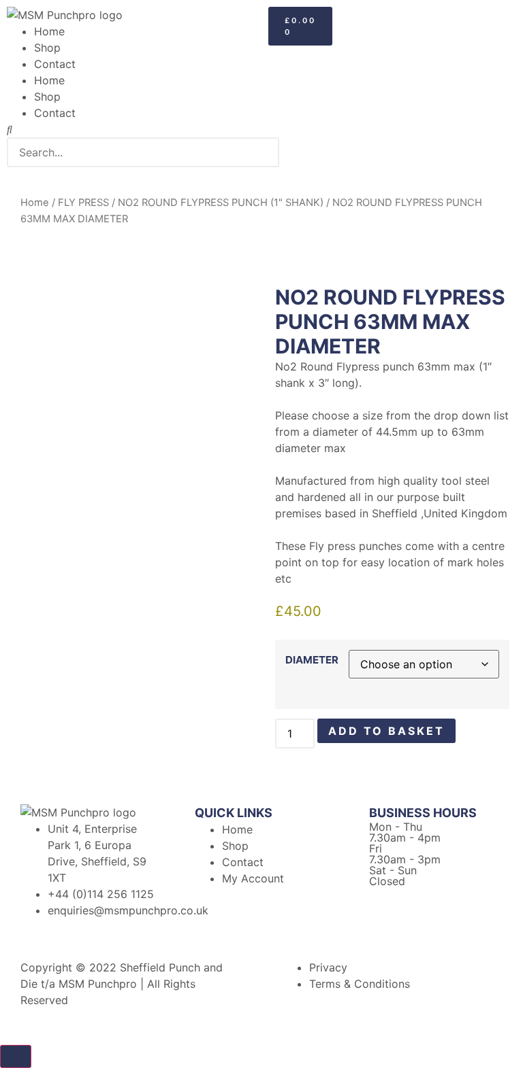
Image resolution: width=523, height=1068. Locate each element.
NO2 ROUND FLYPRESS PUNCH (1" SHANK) (220, 202)
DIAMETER (311, 659)
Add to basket (386, 731)
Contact (55, 64)
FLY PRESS (83, 202)
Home (49, 31)
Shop (47, 47)
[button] (131, 129)
